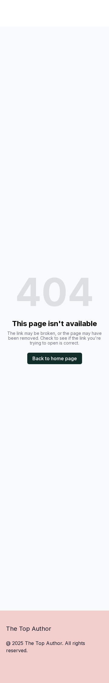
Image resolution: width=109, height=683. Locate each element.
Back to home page (54, 358)
